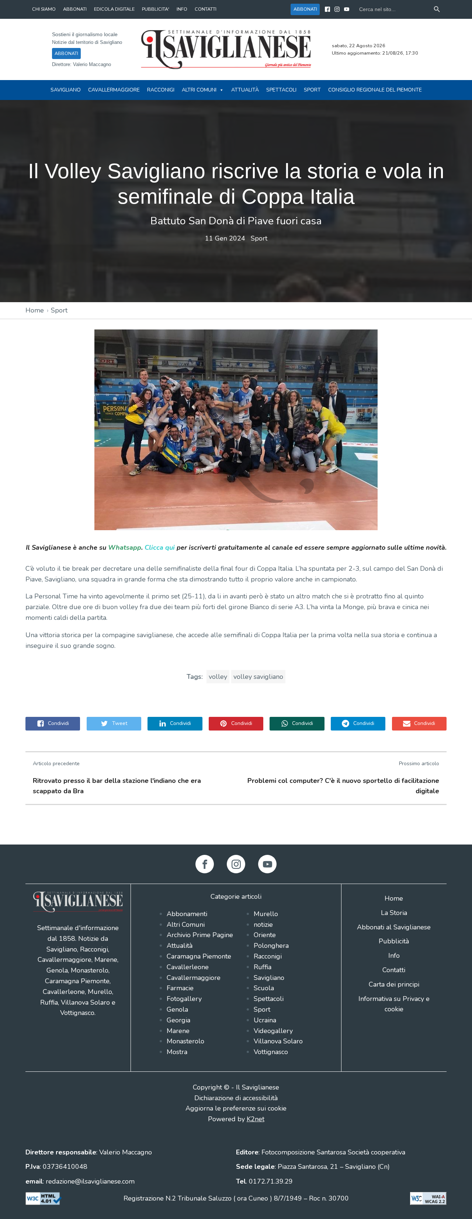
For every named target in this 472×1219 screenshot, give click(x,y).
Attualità (245, 89)
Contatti (393, 970)
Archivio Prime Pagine (200, 934)
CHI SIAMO (44, 9)
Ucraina (265, 1020)
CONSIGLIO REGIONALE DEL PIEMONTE (375, 89)
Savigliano (66, 89)
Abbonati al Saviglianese (394, 927)
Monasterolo (185, 1041)
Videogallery (273, 1030)
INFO (182, 9)
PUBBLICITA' (155, 9)
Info (394, 955)
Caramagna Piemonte (199, 956)
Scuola (264, 988)
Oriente (265, 934)
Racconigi (160, 89)
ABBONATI (75, 9)
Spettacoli (281, 89)
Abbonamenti (187, 913)
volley (218, 676)
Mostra (177, 1051)
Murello (266, 913)
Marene (178, 1030)
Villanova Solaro (278, 1041)
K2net (255, 1119)
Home (34, 310)
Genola (177, 1009)
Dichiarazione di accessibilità (236, 1098)
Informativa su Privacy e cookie (394, 1004)
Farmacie (180, 988)
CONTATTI (205, 9)
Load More (236, 827)
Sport (312, 89)
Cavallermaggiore (114, 89)
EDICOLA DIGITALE (114, 9)
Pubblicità (394, 941)
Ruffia (262, 967)
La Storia (394, 912)
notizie (263, 924)
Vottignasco (271, 1051)
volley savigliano (258, 676)
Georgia (178, 1020)
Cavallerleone (188, 967)
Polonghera (271, 945)
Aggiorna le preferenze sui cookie (236, 1108)
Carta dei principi (394, 984)
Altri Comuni (199, 89)
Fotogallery (184, 998)
